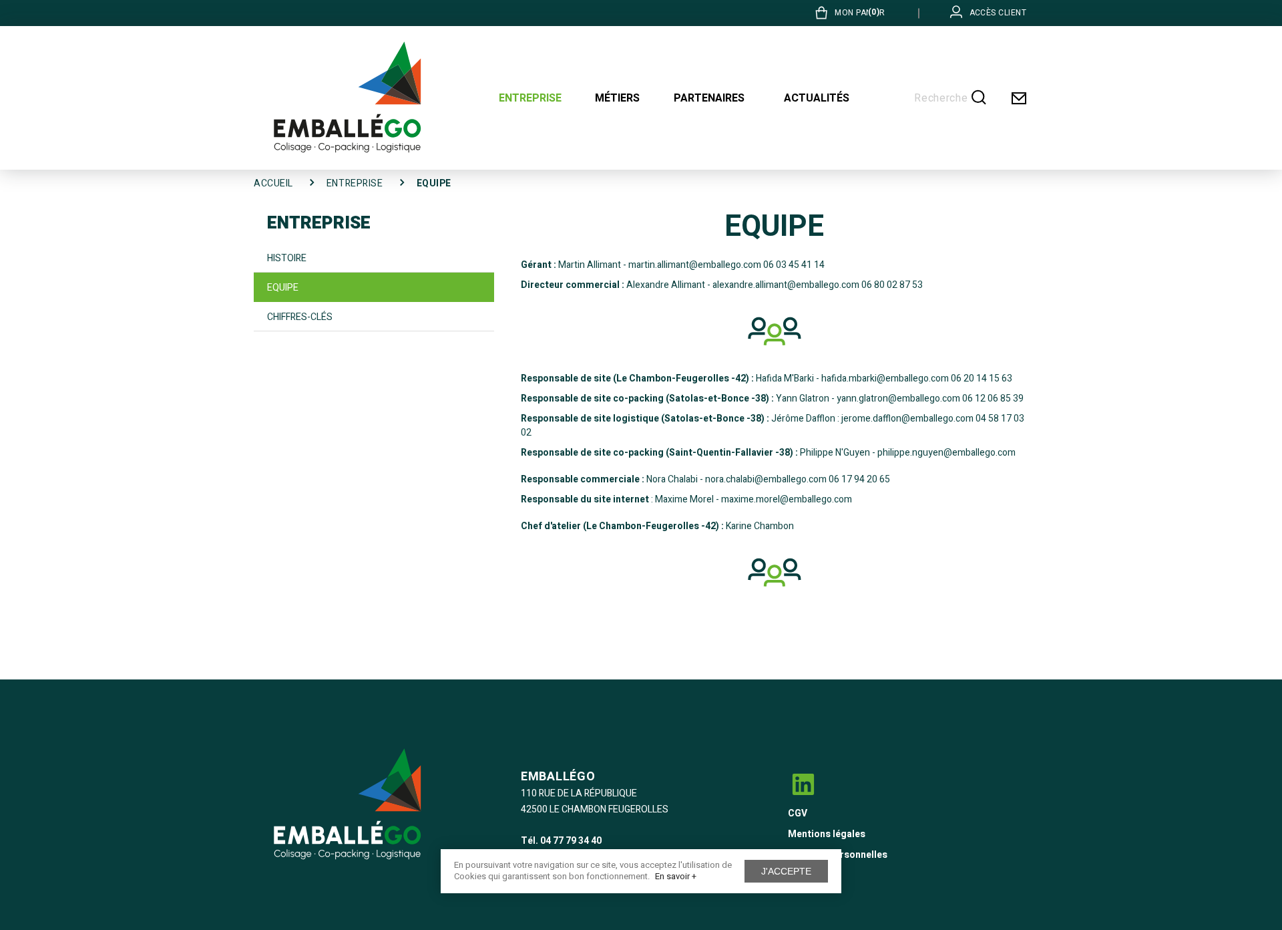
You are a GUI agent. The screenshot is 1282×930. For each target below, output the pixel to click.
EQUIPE (282, 288)
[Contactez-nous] (1018, 98)
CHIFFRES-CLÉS (300, 317)
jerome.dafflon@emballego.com (907, 419)
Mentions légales (826, 834)
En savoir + (675, 876)
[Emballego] (347, 97)
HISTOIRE (286, 258)
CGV (797, 813)
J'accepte (786, 871)
